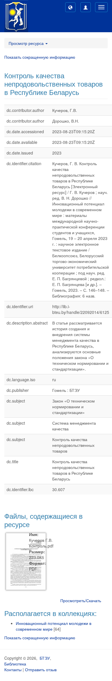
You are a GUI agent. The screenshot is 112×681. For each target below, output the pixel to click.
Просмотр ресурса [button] (27, 43)
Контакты (13, 669)
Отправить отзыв (41, 669)
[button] (70, 7)
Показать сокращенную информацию (39, 57)
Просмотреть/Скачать (80, 600)
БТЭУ (45, 658)
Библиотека (15, 664)
